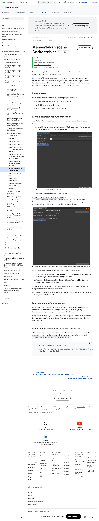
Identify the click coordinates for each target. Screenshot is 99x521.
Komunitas (67, 12)
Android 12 (67, 471)
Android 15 (67, 462)
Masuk (94, 2)
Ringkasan (5, 12)
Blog (29, 477)
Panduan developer (78, 465)
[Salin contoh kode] (91, 343)
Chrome (30, 495)
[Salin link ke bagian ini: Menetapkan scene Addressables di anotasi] (82, 329)
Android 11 (67, 474)
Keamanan (31, 467)
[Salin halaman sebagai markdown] (65, 52)
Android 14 (67, 465)
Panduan (43, 12)
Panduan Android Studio (80, 460)
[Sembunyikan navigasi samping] (23, 517)
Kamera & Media (43, 469)
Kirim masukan (84, 48)
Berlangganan (73, 516)
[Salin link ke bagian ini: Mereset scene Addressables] (66, 303)
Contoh (32, 12)
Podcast (30, 480)
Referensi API (79, 469)
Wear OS (54, 461)
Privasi (42, 473)
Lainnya (22, 2)
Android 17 (67, 456)
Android (30, 460)
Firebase (31, 498)
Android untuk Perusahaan (32, 463)
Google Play (49, 38)
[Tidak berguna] (91, 37)
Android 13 (67, 468)
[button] (11, 51)
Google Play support (91, 466)
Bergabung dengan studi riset (91, 471)
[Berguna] (88, 37)
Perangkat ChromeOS (55, 464)
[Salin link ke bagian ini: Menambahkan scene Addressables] (73, 117)
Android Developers (38, 38)
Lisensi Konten (81, 407)
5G (41, 476)
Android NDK (79, 477)
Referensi (55, 12)
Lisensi (36, 511)
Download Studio (78, 473)
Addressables (37, 78)
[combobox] (46, 2)
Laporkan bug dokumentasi (91, 461)
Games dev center (10, 8)
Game (42, 456)
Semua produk (33, 505)
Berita (30, 474)
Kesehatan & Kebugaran (44, 464)
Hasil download (20, 12)
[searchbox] (13, 18)
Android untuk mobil (56, 469)
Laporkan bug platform (91, 456)
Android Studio (84, 2)
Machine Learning (43, 459)
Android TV (55, 473)
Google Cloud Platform (35, 501)
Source (30, 470)
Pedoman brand (45, 511)
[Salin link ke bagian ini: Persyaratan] (48, 93)
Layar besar (55, 458)
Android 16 (67, 459)
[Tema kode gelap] (89, 343)
